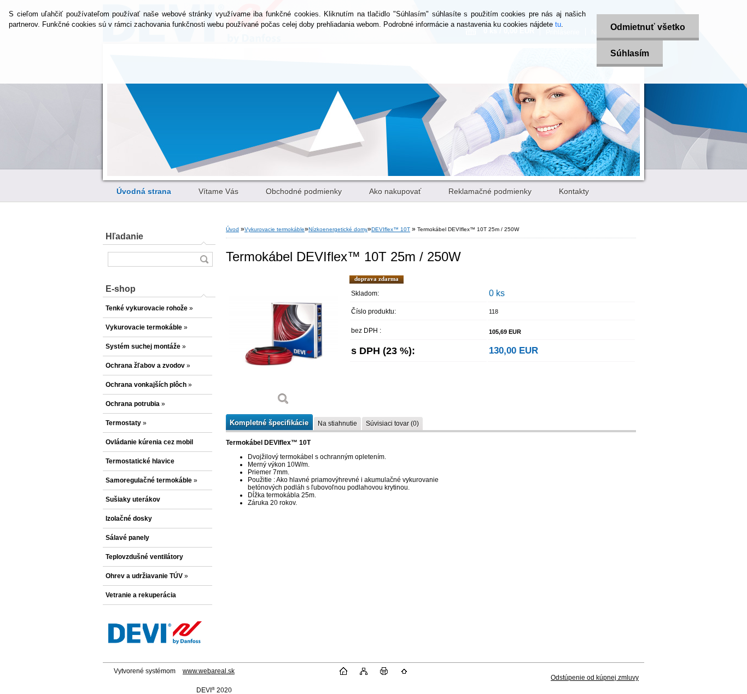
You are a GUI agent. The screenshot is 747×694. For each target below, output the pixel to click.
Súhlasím (629, 53)
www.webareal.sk (209, 671)
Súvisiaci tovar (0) (392, 423)
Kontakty (574, 191)
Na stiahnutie (337, 423)
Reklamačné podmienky (490, 191)
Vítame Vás (218, 191)
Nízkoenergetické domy (337, 229)
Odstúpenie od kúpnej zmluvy (595, 677)
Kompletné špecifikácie (269, 423)
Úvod (232, 229)
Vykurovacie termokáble (274, 229)
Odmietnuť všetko (647, 27)
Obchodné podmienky (304, 191)
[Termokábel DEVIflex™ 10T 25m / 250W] (283, 344)
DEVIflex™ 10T (390, 229)
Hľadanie (124, 236)
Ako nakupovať (395, 191)
